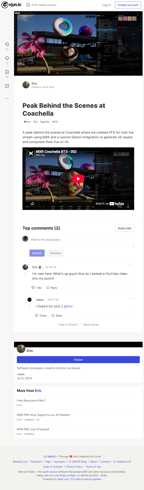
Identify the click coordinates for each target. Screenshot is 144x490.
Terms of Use (93, 466)
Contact (105, 461)
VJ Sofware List (122, 461)
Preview (55, 253)
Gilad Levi (63, 479)
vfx (55, 121)
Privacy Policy (74, 466)
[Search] (28, 5)
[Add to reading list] (7, 73)
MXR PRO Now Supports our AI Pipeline (43, 417)
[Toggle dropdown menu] (130, 265)
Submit (37, 253)
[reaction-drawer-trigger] (7, 46)
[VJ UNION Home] (11, 4)
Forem (31, 471)
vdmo (40, 299)
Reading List (20, 461)
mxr (27, 121)
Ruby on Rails (68, 475)
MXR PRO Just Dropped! (32, 431)
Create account (128, 5)
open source (50, 471)
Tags (48, 461)
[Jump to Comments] (7, 60)
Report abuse (91, 324)
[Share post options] (7, 98)
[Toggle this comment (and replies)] (25, 273)
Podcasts (36, 461)
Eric (34, 83)
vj (36, 121)
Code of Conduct (68, 324)
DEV (85, 471)
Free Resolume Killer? (30, 403)
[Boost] (7, 86)
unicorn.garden (92, 479)
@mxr (68, 306)
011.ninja (76, 479)
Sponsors (59, 461)
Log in (106, 5)
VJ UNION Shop (77, 461)
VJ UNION (49, 456)
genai (44, 121)
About (93, 461)
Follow (78, 359)
